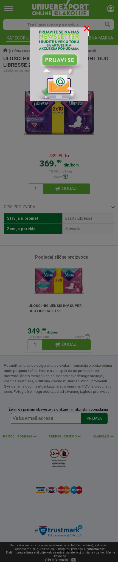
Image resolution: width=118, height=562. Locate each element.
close (87, 29)
